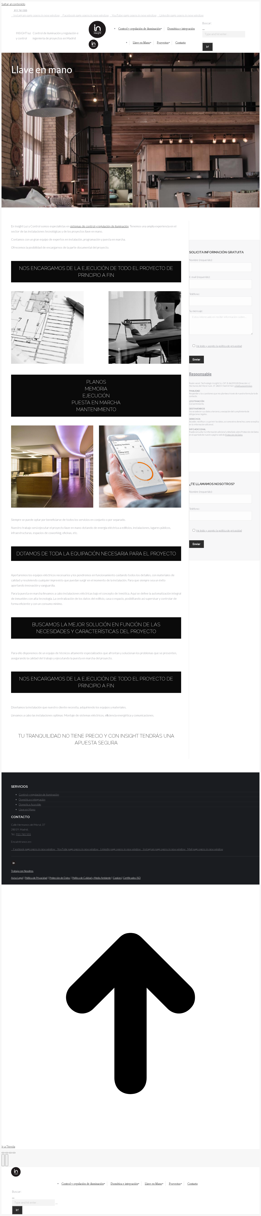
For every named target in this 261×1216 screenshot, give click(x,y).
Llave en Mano (27, 809)
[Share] (6, 1152)
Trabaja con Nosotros (22, 871)
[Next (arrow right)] (6, 1160)
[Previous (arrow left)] (3, 1160)
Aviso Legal (17, 877)
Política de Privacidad (36, 877)
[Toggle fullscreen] (10, 1152)
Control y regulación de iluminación (39, 794)
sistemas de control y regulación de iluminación (99, 226)
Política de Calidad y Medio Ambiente (91, 877)
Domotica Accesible (30, 804)
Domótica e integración (32, 799)
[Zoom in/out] (13, 1152)
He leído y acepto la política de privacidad (219, 346)
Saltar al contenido (13, 4)
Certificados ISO (132, 877)
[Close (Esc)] (3, 1152)
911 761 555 (20, 10)
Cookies (117, 877)
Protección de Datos (234, 434)
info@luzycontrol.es (243, 386)
